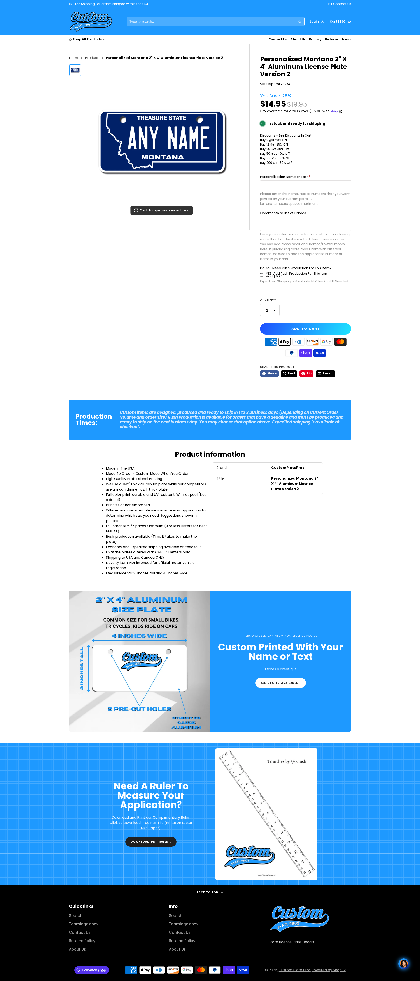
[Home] (91, 21)
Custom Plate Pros (295, 969)
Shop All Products (87, 39)
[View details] (299, 919)
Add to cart (305, 328)
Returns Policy (82, 940)
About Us (298, 39)
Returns (332, 39)
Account (317, 22)
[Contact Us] (339, 4)
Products (92, 57)
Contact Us (277, 39)
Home (74, 57)
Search (75, 915)
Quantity (268, 300)
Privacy (315, 39)
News (346, 39)
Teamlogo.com (83, 924)
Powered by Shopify (329, 969)
